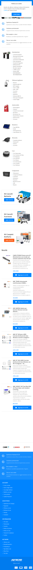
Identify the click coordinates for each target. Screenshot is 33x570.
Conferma (16, 14)
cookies (6, 10)
